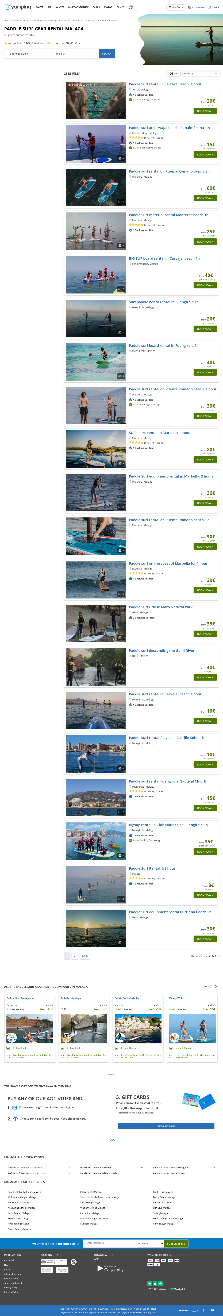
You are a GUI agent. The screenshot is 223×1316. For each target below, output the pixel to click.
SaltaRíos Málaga (71, 998)
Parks (96, 7)
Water (39, 7)
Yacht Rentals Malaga (18, 1213)
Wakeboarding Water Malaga (95, 1218)
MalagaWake (176, 998)
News (7, 1264)
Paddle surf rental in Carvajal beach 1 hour (165, 694)
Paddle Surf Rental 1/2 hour (152, 868)
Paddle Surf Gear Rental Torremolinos (27, 1173)
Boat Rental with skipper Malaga (24, 1191)
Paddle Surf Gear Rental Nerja (95, 1167)
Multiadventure (77, 7)
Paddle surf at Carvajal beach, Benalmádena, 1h (169, 127)
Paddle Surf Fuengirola (20, 998)
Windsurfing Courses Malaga (168, 1218)
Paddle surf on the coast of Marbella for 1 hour (168, 563)
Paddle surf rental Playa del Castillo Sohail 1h (167, 737)
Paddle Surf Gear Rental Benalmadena (100, 1173)
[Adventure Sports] (17, 7)
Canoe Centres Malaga (19, 1229)
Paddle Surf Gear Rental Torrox (169, 1173)
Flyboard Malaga (89, 1223)
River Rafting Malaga (18, 1223)
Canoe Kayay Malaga (164, 1223)
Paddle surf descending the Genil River (162, 650)
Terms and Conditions (14, 1282)
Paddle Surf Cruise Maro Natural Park (161, 607)
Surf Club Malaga (162, 1207)
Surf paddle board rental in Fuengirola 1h (164, 302)
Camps (120, 7)
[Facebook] (204, 1311)
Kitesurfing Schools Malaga (22, 1207)
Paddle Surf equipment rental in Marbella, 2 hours (171, 476)
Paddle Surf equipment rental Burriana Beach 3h (170, 912)
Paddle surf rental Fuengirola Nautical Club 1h (168, 781)
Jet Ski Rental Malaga (91, 1191)
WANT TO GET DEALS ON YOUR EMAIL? (55, 1244)
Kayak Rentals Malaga (19, 1202)
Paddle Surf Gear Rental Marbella (25, 1167)
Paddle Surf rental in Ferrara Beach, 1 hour (165, 84)
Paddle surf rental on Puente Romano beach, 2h (169, 171)
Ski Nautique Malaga (18, 1218)
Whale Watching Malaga (92, 1207)
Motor (108, 7)
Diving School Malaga (164, 1197)
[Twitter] (212, 1311)
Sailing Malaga (160, 1213)
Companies (198, 7)
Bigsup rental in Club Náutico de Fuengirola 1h (168, 824)
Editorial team (11, 1278)
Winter (60, 7)
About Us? (9, 1260)
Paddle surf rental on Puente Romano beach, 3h (169, 519)
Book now (204, 111)
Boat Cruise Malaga (163, 1191)
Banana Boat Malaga (163, 1202)
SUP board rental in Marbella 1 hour (159, 432)
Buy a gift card (166, 1126)
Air (49, 7)
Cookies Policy (11, 1292)
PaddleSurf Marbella (127, 998)
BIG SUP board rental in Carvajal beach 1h (164, 258)
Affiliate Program (12, 1273)
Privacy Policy (10, 1287)
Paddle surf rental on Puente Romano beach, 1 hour (173, 389)
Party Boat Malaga (89, 1213)
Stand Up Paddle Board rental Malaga (99, 1197)
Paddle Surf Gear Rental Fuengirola (171, 1167)
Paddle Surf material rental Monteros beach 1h (169, 214)
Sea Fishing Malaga (90, 1202)
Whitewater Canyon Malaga (22, 1197)
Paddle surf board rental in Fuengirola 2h (164, 345)
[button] (214, 986)
